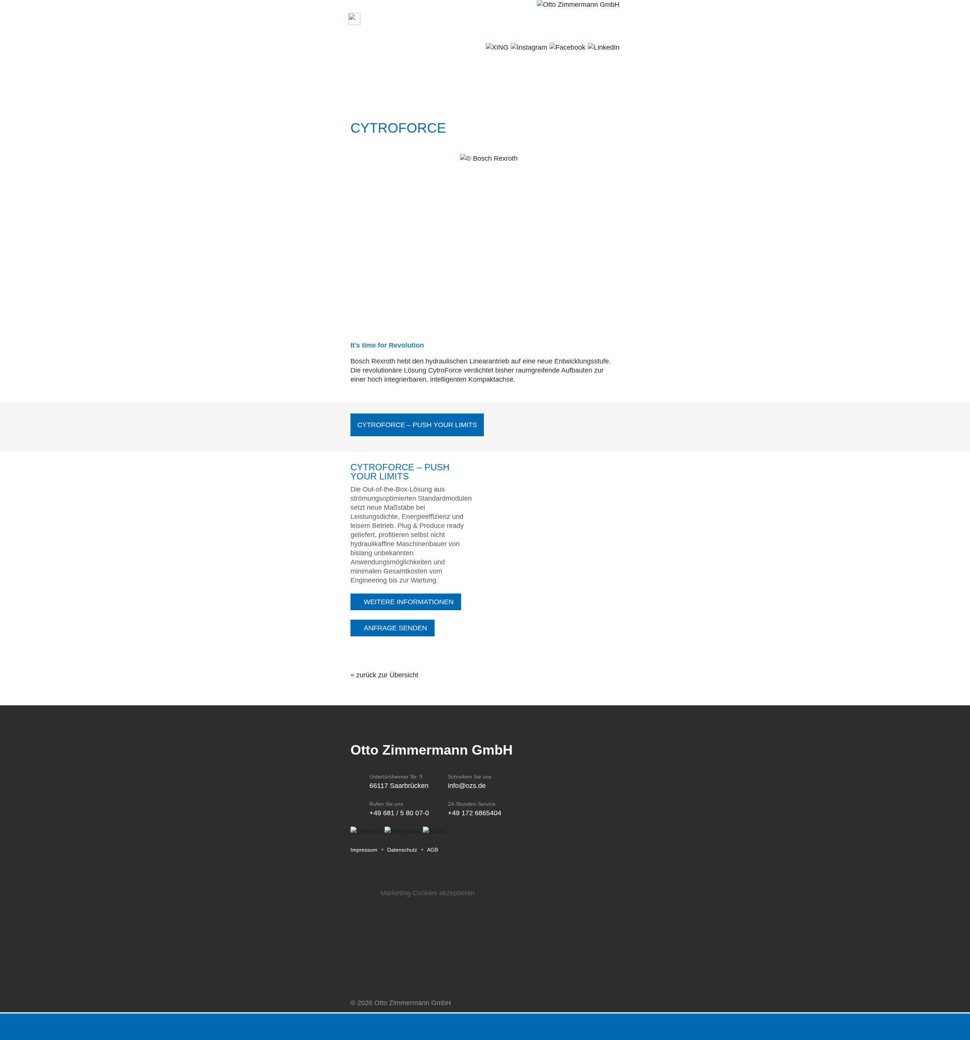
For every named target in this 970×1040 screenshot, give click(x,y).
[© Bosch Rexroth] (489, 158)
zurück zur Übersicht (387, 675)
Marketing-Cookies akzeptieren (427, 893)
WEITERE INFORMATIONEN (409, 602)
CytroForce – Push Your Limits (417, 425)
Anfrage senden (395, 628)
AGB (432, 850)
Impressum (363, 850)
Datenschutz (402, 850)
